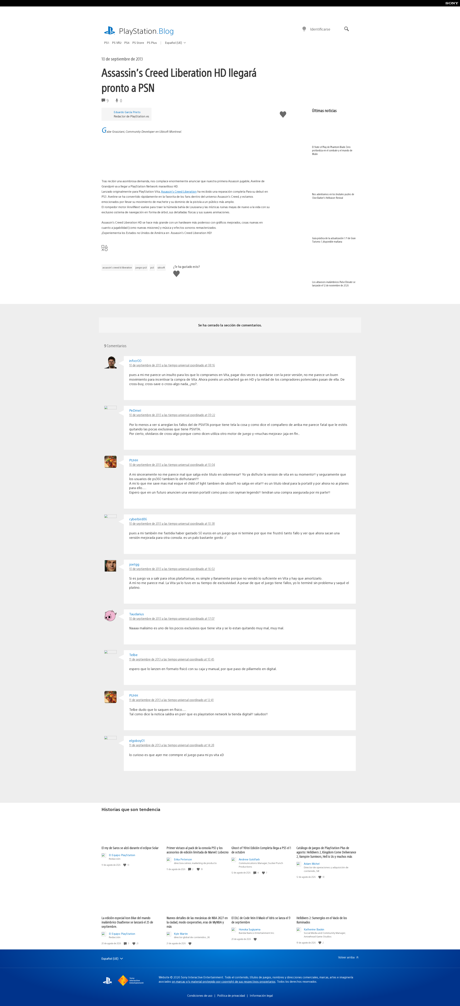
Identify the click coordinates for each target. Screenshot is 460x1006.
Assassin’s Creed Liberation (179, 191)
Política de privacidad (231, 995)
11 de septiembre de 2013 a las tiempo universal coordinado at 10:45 (171, 659)
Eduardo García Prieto (127, 112)
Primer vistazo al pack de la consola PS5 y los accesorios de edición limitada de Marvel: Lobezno (198, 850)
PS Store (138, 43)
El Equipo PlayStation (122, 855)
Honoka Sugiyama (249, 929)
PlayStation (146, 31)
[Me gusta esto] (125, 865)
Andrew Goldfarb (249, 859)
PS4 (127, 43)
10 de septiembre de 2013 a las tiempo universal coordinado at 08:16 (172, 365)
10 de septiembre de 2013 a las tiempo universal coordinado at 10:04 (172, 465)
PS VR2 (116, 43)
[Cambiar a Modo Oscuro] (304, 29)
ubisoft (161, 267)
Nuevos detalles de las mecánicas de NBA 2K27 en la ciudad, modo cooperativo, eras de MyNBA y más (197, 922)
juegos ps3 (141, 267)
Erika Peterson (183, 859)
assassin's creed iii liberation (117, 267)
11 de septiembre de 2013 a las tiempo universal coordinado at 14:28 (171, 745)
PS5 (106, 43)
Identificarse (320, 29)
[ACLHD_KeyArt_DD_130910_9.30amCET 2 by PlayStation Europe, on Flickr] (129, 169)
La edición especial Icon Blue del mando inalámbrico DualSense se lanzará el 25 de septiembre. (127, 922)
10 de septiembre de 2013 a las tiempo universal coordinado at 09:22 (172, 415)
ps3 (152, 267)
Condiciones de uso (199, 995)
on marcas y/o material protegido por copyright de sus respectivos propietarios (223, 981)
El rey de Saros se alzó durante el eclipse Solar (130, 848)
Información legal (261, 995)
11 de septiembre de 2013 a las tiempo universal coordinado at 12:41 (171, 700)
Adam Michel (311, 863)
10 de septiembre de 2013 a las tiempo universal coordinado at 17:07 (172, 618)
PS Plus (152, 43)
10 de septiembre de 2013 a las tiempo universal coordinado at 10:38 (172, 523)
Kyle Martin (181, 933)
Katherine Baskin (314, 929)
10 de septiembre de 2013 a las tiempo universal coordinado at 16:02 (172, 569)
